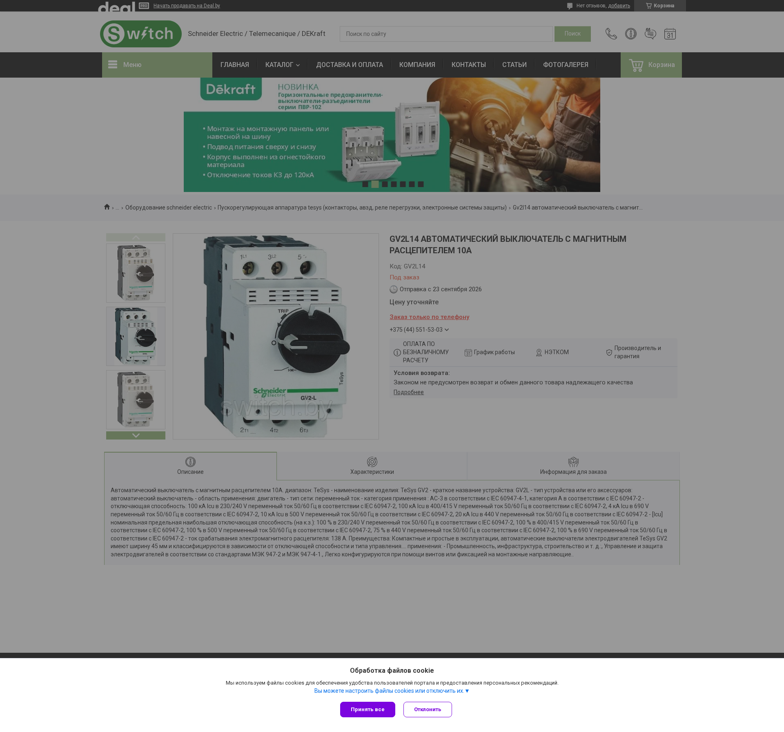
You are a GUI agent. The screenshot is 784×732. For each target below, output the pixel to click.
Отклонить (427, 709)
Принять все (368, 709)
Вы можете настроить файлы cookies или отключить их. (389, 690)
